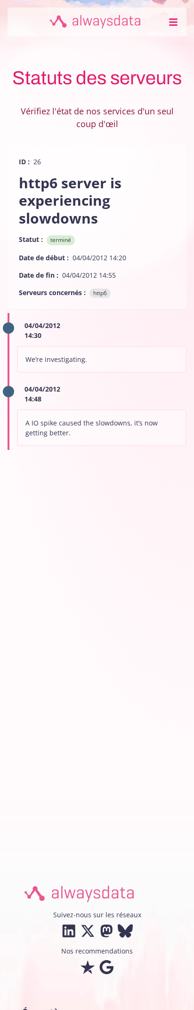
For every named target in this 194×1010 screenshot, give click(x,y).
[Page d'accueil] (95, 22)
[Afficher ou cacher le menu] (173, 22)
